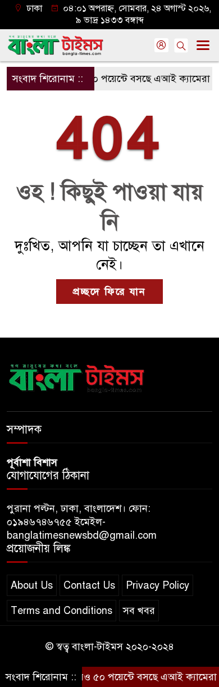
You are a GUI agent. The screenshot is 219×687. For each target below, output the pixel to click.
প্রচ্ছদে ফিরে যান (109, 291)
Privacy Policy (157, 585)
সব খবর (139, 610)
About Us (32, 585)
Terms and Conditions (61, 610)
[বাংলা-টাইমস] (77, 376)
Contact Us (89, 585)
